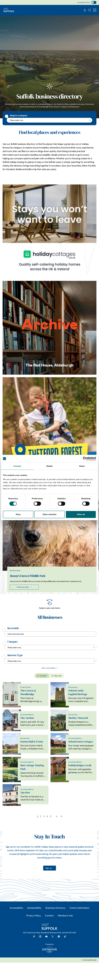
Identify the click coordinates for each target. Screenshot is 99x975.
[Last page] (61, 816)
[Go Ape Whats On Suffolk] (49, 424)
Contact (49, 915)
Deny (18, 514)
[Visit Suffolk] (9, 10)
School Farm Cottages (80, 741)
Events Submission (79, 907)
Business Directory (55, 907)
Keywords (13, 628)
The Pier (25, 792)
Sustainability (34, 907)
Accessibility (16, 907)
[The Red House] (49, 328)
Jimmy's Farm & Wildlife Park (27, 576)
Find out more (23, 587)
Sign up (48, 868)
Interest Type (15, 655)
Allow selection (50, 514)
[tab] (48, 593)
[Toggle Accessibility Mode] (93, 2)
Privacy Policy (33, 915)
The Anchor (27, 717)
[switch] (37, 504)
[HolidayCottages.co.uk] (49, 231)
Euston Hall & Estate (31, 741)
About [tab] (82, 466)
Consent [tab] (17, 466)
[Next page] (56, 816)
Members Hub (65, 915)
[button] (94, 10)
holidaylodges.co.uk (80, 765)
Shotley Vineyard (78, 717)
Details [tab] (49, 466)
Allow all (81, 514)
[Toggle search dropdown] (89, 10)
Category (12, 641)
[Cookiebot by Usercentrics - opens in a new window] (84, 459)
